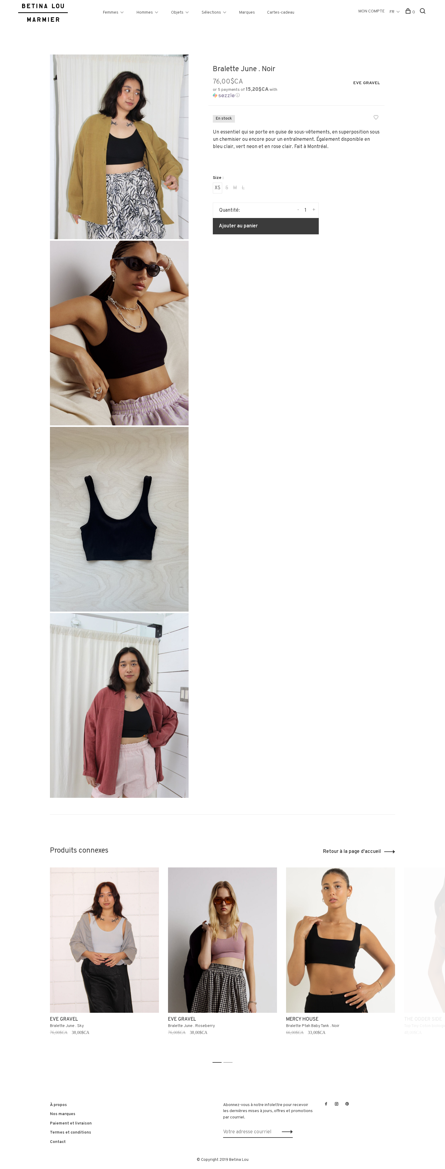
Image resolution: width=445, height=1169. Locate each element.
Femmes (110, 12)
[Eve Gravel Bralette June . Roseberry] (222, 940)
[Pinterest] (347, 1104)
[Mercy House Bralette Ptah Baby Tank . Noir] (340, 940)
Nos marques (62, 1114)
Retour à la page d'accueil (352, 852)
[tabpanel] (104, 962)
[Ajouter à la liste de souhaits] (376, 118)
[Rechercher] (423, 12)
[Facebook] (326, 1104)
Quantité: (229, 210)
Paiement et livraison (71, 1123)
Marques (247, 12)
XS (217, 188)
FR (392, 12)
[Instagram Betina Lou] (336, 1104)
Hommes (145, 12)
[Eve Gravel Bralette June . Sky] (104, 940)
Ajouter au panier (238, 226)
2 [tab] (229, 1062)
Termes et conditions (70, 1132)
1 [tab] (218, 1062)
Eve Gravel (366, 83)
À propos (58, 1105)
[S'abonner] (286, 1132)
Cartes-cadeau (280, 12)
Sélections (211, 12)
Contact (58, 1141)
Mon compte (371, 11)
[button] (252, 92)
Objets (177, 12)
